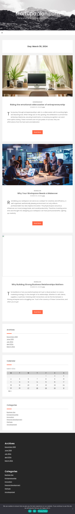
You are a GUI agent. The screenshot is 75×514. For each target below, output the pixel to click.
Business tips (37, 190)
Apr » (10, 391)
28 (37, 388)
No (35, 511)
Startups (9, 422)
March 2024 (11, 347)
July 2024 (10, 342)
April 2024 (10, 344)
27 (28, 388)
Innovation (10, 417)
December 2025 (12, 337)
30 (55, 388)
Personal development (14, 420)
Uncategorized (12, 425)
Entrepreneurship (37, 102)
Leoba (43, 107)
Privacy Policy (42, 511)
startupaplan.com (37, 14)
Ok (30, 511)
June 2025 (10, 339)
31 (63, 388)
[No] (73, 509)
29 (46, 388)
